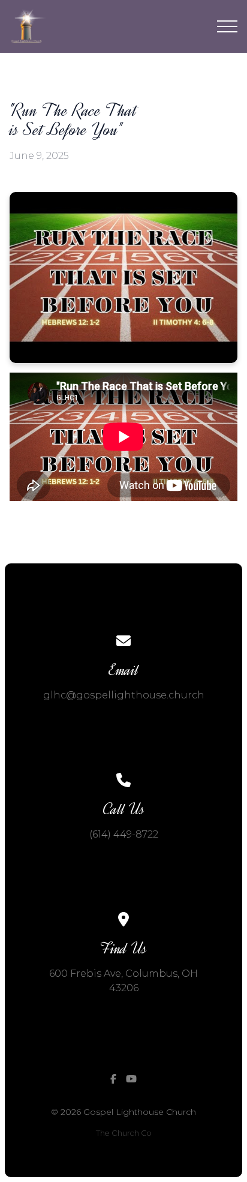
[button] (227, 26)
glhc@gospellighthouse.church (123, 695)
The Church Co (124, 1133)
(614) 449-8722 (123, 834)
